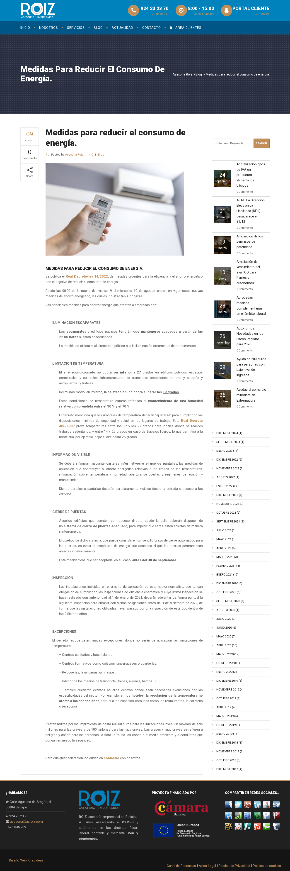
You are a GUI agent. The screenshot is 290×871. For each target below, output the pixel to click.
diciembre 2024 (227, 433)
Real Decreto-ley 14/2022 (87, 276)
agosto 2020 (225, 610)
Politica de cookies (267, 866)
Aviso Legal (207, 866)
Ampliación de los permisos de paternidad (250, 241)
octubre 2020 (226, 592)
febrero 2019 (226, 725)
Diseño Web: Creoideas (26, 860)
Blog (199, 74)
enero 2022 (224, 486)
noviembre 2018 (227, 751)
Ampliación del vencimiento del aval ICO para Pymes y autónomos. (248, 272)
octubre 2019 (226, 698)
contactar (111, 758)
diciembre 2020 (227, 583)
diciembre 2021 (227, 495)
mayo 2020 (223, 636)
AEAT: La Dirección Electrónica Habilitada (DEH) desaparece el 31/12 (251, 211)
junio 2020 (224, 627)
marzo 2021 (225, 557)
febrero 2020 (226, 663)
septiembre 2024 (228, 442)
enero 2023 (224, 450)
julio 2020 (223, 618)
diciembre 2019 (227, 680)
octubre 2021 (226, 512)
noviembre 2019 (227, 689)
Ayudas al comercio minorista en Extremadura (251, 395)
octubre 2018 (226, 760)
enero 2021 (224, 574)
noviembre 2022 (227, 468)
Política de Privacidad (234, 866)
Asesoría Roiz (182, 74)
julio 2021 (223, 530)
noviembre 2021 (227, 503)
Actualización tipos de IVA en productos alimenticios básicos (251, 175)
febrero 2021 (226, 565)
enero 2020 (224, 671)
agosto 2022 (225, 477)
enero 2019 (224, 733)
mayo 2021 (223, 539)
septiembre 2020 (228, 601)
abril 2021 (223, 548)
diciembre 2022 (227, 459)
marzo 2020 (225, 654)
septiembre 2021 (228, 521)
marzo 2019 (225, 716)
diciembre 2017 (227, 769)
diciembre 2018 (227, 742)
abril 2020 (223, 645)
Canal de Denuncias (181, 866)
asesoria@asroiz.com (26, 822)
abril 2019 (223, 707)
